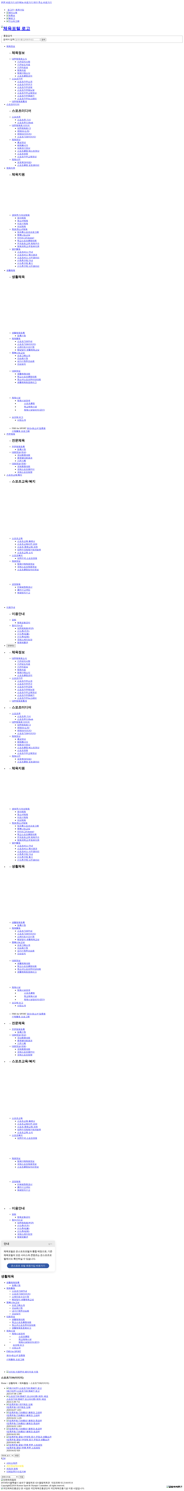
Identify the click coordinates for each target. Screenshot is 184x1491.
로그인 (11, 10)
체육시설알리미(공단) (34, 410)
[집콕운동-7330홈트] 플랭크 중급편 (23, 1423)
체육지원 (10, 168)
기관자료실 (22, 67)
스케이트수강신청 (25, 347)
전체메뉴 (11, 646)
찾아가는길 (17, 625)
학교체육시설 (30, 407)
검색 (43, 40)
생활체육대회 (23, 374)
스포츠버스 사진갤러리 (28, 258)
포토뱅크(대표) (24, 162)
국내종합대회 (23, 455)
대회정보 (16, 371)
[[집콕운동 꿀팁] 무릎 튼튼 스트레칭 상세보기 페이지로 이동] (24, 1445)
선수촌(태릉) (23, 634)
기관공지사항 (23, 62)
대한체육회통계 (19, 101)
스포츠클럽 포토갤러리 (28, 165)
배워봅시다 (22, 145)
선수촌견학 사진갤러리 (28, 266)
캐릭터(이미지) (24, 134)
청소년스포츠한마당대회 (29, 379)
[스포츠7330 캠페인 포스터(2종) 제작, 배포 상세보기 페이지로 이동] (27, 1396)
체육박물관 (22, 642)
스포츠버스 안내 (25, 252)
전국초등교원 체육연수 (28, 243)
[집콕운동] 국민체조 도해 (18, 1407)
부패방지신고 (23, 593)
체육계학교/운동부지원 (28, 246)
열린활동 (16, 249)
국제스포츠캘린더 (25, 469)
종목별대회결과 (24, 458)
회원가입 (19, 10)
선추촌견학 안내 (25, 260)
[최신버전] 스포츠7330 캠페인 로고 (23, 1391)
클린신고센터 (23, 590)
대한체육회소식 (19, 59)
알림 (14, 620)
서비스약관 (11, 1463)
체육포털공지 (23, 622)
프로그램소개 (23, 355)
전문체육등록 (18, 446)
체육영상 (16, 139)
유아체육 (21, 218)
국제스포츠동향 (24, 472)
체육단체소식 (23, 73)
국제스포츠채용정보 (27, 567)
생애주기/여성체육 (21, 215)
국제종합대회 (23, 466)
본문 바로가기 (8, 2)
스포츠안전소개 (24, 81)
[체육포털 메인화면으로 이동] (15, 28)
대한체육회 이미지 (21, 125)
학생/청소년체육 (19, 229)
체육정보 (10, 46)
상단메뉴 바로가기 (24, 2)
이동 (21, 1477)
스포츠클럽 (29, 403)
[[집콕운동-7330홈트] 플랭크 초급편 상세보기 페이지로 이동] (24, 1429)
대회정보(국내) (19, 452)
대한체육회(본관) (25, 628)
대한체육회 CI (24, 128)
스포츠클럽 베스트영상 (28, 151)
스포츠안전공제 (24, 87)
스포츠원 (16, 117)
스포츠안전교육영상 (27, 93)
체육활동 (16, 338)
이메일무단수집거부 (16, 1471)
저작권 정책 (12, 1469)
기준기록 (21, 461)
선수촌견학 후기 (25, 263)
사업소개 (21, 420)
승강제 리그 (17, 417)
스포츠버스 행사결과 (27, 255)
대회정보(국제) (19, 463)
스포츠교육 (17, 538)
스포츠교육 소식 (25, 552)
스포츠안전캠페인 (25, 96)
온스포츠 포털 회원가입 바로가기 (28, 1265)
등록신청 (21, 336)
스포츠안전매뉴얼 (25, 90)
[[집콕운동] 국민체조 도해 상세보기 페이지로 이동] (19, 1404)
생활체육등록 (18, 333)
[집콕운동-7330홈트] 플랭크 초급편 (23, 1431)
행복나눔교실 (23, 235)
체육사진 (16, 159)
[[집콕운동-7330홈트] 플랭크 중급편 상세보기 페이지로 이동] (24, 1420)
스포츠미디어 (12, 104)
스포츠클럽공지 (24, 76)
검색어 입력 (9, 39)
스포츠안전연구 (24, 84)
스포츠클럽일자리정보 (28, 569)
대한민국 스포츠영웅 (27, 558)
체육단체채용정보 (25, 564)
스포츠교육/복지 (14, 475)
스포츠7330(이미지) (26, 137)
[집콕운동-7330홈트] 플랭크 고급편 (23, 1415)
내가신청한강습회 (25, 361)
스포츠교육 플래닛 (26, 541)
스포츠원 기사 (24, 120)
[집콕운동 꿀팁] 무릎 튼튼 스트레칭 (23, 1448)
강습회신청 (22, 358)
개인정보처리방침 (15, 1466)
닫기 (50, 1244)
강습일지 (21, 364)
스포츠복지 (17, 555)
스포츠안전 (17, 79)
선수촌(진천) (23, 631)
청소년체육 (22, 221)
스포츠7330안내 (24, 341)
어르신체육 (22, 223)
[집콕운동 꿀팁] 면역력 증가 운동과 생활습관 (27, 1440)
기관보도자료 (23, 64)
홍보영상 (21, 142)
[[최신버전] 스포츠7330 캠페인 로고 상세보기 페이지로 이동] (24, 1388)
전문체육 (10, 434)
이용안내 (10, 607)
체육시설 (16, 398)
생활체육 (10, 270)
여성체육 (21, 226)
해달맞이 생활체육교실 (28, 350)
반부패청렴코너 (24, 587)
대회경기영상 (23, 148)
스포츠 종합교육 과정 (27, 547)
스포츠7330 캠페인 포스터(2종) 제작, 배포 (26, 1399)
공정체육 (16, 584)
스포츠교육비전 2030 (27, 544)
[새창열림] (11, 12)
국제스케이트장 (24, 640)
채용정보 (16, 561)
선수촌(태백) (23, 637)
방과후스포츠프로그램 (28, 232)
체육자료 (21, 70)
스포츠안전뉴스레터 (27, 98)
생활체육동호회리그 (27, 382)
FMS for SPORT (19, 428)
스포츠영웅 (22, 154)
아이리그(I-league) (25, 238)
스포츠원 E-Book (25, 122)
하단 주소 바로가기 (42, 2)
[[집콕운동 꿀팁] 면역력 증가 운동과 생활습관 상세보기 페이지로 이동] (28, 1437)
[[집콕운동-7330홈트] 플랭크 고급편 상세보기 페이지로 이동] (24, 1412)
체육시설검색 (23, 400)
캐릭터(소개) (23, 131)
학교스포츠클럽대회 (27, 240)
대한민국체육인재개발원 (29, 550)
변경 (17, 1455)
